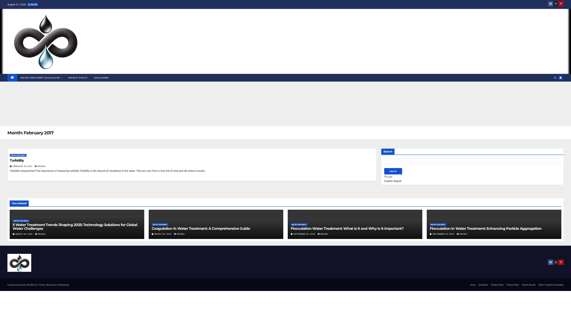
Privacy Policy (77, 77)
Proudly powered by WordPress (22, 285)
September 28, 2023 (444, 234)
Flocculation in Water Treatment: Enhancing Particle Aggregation (485, 228)
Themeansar (63, 285)
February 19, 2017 (23, 166)
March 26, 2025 (24, 234)
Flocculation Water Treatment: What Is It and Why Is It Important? (347, 228)
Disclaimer (101, 77)
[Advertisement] (285, 104)
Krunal (41, 166)
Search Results (529, 285)
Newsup (50, 285)
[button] (555, 77)
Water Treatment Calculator (40, 77)
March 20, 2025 (163, 234)
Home (473, 285)
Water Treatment (18, 155)
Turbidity (17, 160)
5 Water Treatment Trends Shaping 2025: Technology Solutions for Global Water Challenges (75, 227)
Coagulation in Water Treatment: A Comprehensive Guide (201, 228)
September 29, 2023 (305, 234)
